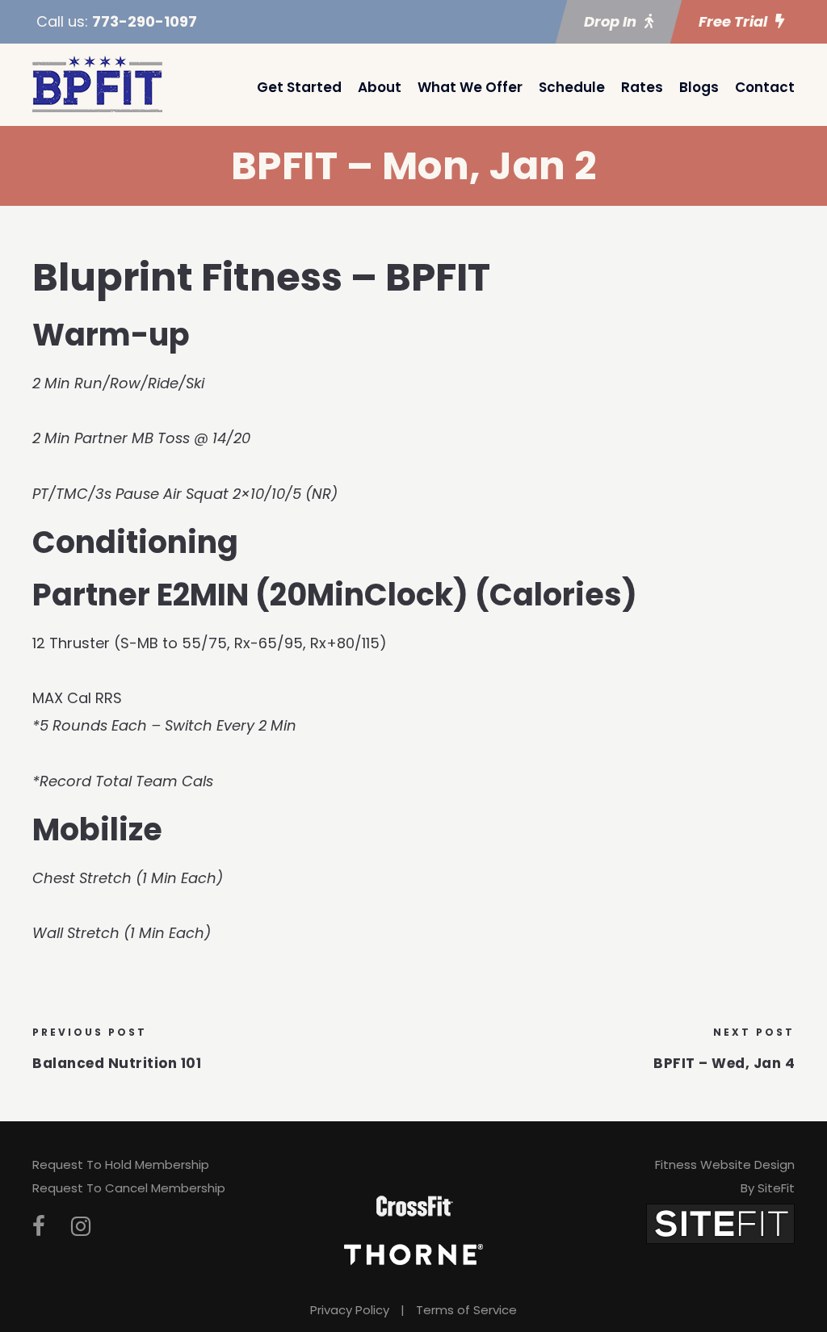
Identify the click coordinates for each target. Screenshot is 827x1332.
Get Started (299, 87)
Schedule (572, 87)
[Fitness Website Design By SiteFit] (720, 1222)
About (379, 87)
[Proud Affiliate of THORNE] (413, 1253)
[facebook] (38, 1226)
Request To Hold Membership (120, 1164)
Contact (765, 87)
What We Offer (470, 87)
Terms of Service (466, 1309)
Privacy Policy (349, 1309)
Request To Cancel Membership (128, 1187)
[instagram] (80, 1226)
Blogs (699, 87)
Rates (642, 87)
